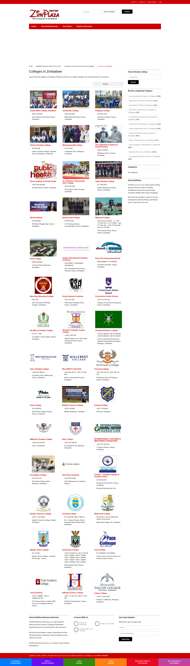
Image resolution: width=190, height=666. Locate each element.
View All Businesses (49, 26)
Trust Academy (36, 593)
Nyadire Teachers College (40, 514)
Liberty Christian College (40, 145)
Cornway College (69, 514)
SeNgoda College (102, 111)
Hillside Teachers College (72, 405)
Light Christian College (104, 181)
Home (33, 26)
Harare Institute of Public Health (43, 181)
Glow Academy (36, 218)
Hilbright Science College (72, 593)
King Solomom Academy (73, 296)
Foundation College (38, 475)
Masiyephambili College (72, 145)
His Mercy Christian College (41, 330)
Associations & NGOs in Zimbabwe (140, 105)
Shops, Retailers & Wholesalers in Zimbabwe (144, 145)
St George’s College (70, 550)
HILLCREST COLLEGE (71, 369)
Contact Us (142, 2)
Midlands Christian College (41, 439)
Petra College (35, 259)
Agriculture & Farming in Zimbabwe (140, 101)
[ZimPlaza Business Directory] (50, 14)
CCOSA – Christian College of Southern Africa (106, 476)
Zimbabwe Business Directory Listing (48, 66)
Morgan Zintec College (39, 550)
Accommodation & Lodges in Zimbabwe (142, 96)
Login (160, 2)
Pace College (99, 550)
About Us (134, 2)
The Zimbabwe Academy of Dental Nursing (106, 146)
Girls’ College (67, 439)
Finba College (35, 405)
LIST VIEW (99, 84)
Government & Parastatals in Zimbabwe (142, 124)
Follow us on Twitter (107, 623)
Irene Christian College (39, 369)
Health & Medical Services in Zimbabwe (142, 128)
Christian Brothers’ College (106, 330)
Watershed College (102, 514)
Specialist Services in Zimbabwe (139, 152)
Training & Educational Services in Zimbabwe (79, 66)
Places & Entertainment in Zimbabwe (141, 140)
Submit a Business (84, 26)
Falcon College (100, 593)
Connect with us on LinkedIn (86, 630)
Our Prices (67, 26)
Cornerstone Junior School (106, 296)
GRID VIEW (95, 84)
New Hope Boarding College (42, 296)
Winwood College (102, 218)
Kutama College (101, 405)
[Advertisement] (95, 47)
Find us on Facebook (83, 623)
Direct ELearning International (107, 258)
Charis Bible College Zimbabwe (43, 111)
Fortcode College (101, 369)
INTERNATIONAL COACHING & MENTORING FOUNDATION (107, 440)
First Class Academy (70, 475)
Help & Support (151, 2)
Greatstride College (71, 111)
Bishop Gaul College (71, 218)
